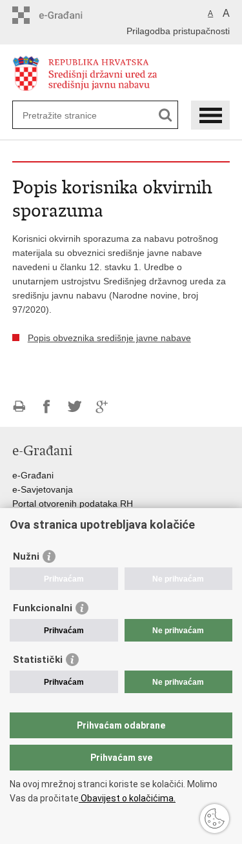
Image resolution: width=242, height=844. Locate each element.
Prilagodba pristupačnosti (178, 31)
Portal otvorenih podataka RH (72, 503)
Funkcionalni (42, 608)
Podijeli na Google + (102, 406)
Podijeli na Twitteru (74, 406)
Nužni (26, 556)
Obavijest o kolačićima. (127, 798)
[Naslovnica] (121, 73)
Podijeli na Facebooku (47, 406)
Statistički (38, 659)
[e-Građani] (67, 15)
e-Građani (33, 475)
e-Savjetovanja (42, 489)
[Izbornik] (210, 115)
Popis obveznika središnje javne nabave (109, 338)
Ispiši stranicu (19, 406)
